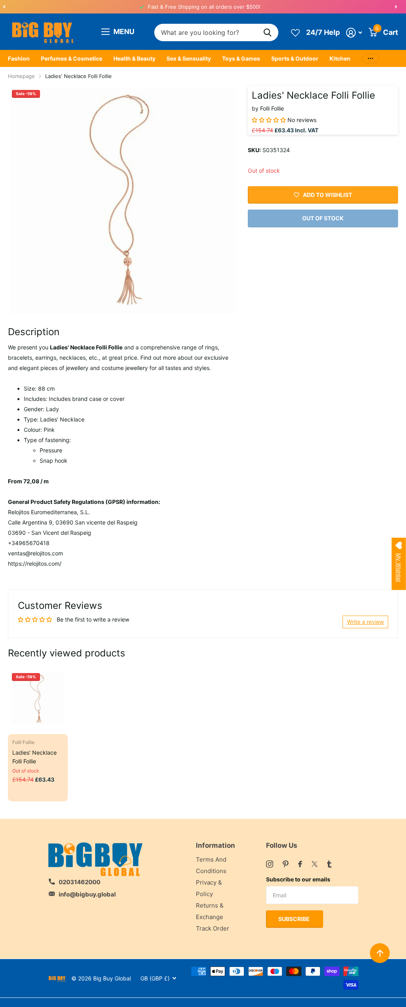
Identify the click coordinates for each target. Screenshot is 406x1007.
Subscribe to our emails (298, 879)
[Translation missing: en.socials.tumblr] (329, 864)
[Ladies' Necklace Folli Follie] (38, 699)
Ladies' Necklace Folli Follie (34, 756)
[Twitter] (315, 864)
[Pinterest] (286, 864)
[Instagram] (269, 864)
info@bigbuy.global (87, 894)
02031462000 (79, 882)
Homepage (21, 76)
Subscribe (294, 918)
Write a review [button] (365, 621)
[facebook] (300, 864)
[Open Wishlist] (295, 32)
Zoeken (267, 33)
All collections (19, 58)
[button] (4, 6)
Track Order (212, 928)
